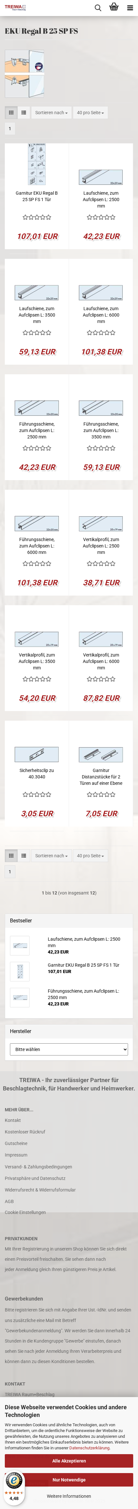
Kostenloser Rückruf (25, 1131)
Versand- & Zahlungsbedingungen (38, 1166)
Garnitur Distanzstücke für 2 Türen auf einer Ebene (101, 777)
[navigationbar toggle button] (130, 8)
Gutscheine (16, 1143)
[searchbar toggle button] (98, 8)
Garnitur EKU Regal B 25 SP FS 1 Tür (37, 196)
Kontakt (13, 1120)
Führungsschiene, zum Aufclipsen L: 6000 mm (37, 546)
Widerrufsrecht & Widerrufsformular (40, 1189)
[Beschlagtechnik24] (13, 8)
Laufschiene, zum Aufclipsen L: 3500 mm (37, 315)
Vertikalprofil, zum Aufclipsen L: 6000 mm (101, 661)
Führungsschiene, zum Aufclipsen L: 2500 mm (37, 430)
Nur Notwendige (69, 1479)
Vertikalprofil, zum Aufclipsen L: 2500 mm (101, 546)
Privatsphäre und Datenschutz (35, 1178)
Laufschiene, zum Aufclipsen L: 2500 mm (101, 199)
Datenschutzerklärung (89, 1447)
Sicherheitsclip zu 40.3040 (37, 773)
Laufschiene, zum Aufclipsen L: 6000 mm (101, 315)
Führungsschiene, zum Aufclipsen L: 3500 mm (101, 430)
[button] (11, 112)
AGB (9, 1201)
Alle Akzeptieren (69, 1460)
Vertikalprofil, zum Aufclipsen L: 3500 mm (37, 661)
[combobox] (51, 112)
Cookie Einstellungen (25, 1212)
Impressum (16, 1154)
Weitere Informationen (69, 1496)
